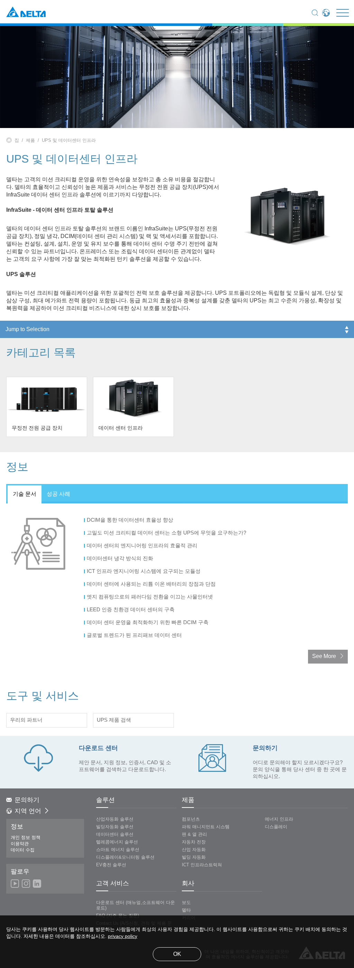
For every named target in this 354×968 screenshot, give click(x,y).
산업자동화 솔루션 (114, 819)
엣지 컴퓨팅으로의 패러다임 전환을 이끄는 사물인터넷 (150, 597)
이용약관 (20, 843)
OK (177, 954)
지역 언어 (28, 811)
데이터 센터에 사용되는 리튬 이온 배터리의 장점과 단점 (152, 584)
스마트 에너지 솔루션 (117, 849)
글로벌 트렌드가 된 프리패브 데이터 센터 (135, 635)
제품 (30, 140)
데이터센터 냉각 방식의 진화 (121, 558)
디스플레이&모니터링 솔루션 (125, 857)
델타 (186, 910)
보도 (186, 902)
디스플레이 (276, 826)
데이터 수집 (23, 850)
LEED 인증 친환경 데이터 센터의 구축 (131, 610)
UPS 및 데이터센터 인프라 (69, 140)
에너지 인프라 (279, 819)
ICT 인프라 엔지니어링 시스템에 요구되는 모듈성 (144, 571)
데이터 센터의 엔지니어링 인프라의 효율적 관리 (143, 546)
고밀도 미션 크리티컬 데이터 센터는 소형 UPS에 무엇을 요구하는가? (167, 533)
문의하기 (27, 800)
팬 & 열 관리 (194, 834)
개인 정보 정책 (25, 837)
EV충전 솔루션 (111, 864)
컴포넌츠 (191, 819)
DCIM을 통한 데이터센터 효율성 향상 (131, 520)
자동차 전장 (194, 842)
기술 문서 (24, 494)
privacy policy (122, 936)
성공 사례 (58, 494)
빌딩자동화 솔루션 (114, 826)
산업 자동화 (194, 849)
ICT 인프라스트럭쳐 (202, 864)
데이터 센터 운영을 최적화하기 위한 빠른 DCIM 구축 (148, 622)
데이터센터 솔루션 (114, 834)
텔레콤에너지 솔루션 (117, 842)
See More (324, 656)
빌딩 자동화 (194, 857)
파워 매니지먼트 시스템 (206, 826)
